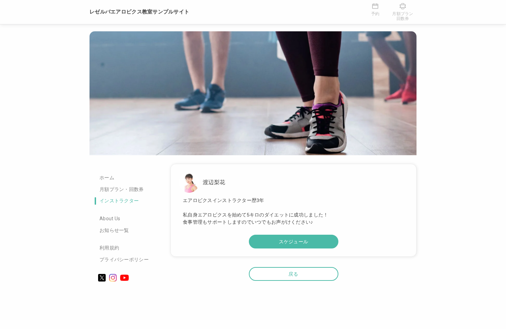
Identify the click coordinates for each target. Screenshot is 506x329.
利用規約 (109, 248)
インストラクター (119, 200)
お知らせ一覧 (114, 230)
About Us (109, 218)
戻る (293, 274)
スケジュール (293, 241)
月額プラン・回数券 (121, 189)
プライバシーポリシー (124, 259)
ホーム (106, 177)
